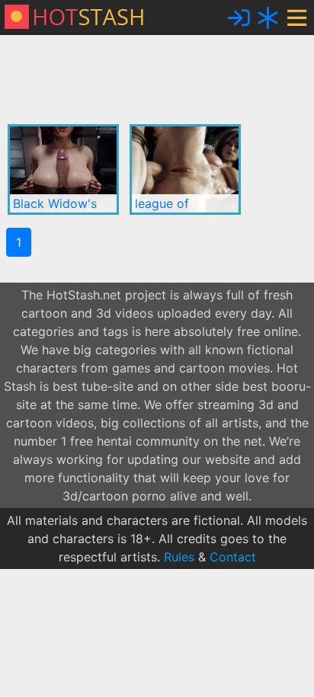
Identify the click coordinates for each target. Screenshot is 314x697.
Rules (179, 556)
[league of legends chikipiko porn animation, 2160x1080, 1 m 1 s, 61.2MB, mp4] (185, 169)
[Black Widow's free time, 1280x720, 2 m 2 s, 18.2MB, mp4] (63, 169)
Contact (233, 556)
